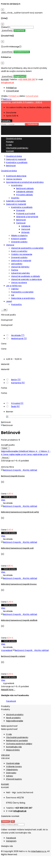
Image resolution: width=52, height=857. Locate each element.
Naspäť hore (8, 689)
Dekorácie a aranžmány (23, 298)
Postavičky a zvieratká (22, 292)
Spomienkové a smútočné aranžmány (25, 182)
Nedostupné (19, 338)
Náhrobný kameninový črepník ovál (17, 548)
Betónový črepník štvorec (13, 476)
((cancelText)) (7, 30)
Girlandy (25, 232)
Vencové (25, 229)
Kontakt (5, 79)
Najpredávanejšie (10, 451)
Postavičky (16, 304)
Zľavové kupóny (14, 779)
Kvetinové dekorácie (16, 175)
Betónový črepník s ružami (13, 656)
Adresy (9, 775)
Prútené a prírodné (25, 213)
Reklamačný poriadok (17, 740)
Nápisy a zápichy (19, 235)
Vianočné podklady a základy (25, 276)
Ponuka (9, 141)
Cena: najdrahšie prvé (37, 454)
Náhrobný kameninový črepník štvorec (19, 584)
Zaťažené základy (24, 191)
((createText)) (19, 30)
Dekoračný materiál (16, 204)
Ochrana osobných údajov (19, 743)
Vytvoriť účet (12, 90)
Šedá (15, 406)
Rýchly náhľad (29, 470)
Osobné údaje (13, 763)
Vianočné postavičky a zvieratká (27, 248)
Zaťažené (25, 226)
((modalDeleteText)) (22, 52)
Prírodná (17, 403)
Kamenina (18, 382)
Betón (16, 379)
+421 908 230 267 (27, 79)
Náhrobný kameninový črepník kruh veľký (20, 512)
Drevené (20, 210)
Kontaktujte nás (14, 746)
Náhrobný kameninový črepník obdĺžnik (19, 620)
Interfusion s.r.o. (39, 851)
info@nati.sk (7, 82)
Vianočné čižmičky (20, 266)
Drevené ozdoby (19, 241)
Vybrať (5, 448)
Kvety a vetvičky (19, 251)
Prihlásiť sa (11, 87)
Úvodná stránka (9, 170)
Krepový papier (19, 238)
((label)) (5, 27)
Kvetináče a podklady (22, 207)
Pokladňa (6, 120)
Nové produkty (13, 717)
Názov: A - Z (35, 451)
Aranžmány (16, 185)
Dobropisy (11, 772)
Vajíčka (14, 288)
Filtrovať (5, 458)
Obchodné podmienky (17, 148)
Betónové (21, 219)
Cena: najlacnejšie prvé (14, 454)
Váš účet (5, 755)
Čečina (14, 270)
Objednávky (12, 769)
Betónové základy (25, 188)
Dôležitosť (24, 451)
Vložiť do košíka (9, 497)
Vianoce (10, 244)
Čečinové (20, 223)
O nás (9, 144)
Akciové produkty (14, 714)
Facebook (11, 701)
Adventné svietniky (20, 273)
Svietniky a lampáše (16, 201)
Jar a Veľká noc (14, 285)
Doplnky (15, 197)
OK (4, 310)
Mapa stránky (13, 749)
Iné (12, 295)
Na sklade (17, 335)
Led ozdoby (16, 263)
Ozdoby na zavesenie (21, 254)
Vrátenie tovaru (14, 766)
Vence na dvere (14, 179)
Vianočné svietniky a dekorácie (26, 279)
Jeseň (9, 301)
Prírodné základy (24, 194)
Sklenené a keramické (27, 216)
